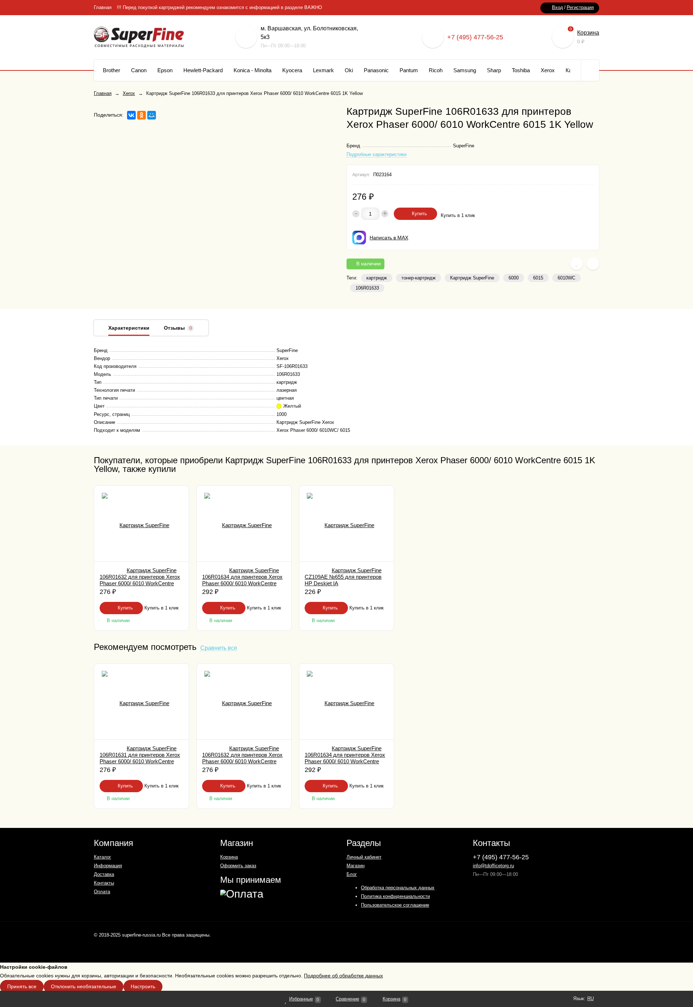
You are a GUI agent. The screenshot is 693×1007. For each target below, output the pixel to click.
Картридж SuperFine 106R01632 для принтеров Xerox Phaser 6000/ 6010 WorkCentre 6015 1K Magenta (140, 580)
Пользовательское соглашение (395, 905)
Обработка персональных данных (398, 887)
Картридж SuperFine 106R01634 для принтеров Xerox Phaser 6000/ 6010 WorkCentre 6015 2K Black (242, 580)
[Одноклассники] (141, 115)
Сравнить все (218, 648)
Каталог (102, 857)
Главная (103, 7)
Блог (351, 874)
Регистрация (580, 7)
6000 (514, 278)
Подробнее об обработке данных (343, 975)
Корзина (588, 33)
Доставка (104, 874)
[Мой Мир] (151, 115)
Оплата (102, 891)
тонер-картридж (418, 278)
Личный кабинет (364, 857)
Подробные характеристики (376, 154)
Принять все (21, 986)
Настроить (143, 986)
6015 (538, 278)
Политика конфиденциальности (395, 896)
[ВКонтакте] (131, 115)
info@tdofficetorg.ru (493, 865)
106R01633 (367, 288)
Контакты (104, 883)
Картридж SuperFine (472, 278)
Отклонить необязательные (83, 986)
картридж (376, 278)
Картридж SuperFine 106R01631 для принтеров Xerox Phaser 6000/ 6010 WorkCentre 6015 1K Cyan (140, 758)
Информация (108, 865)
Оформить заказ (238, 865)
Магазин (355, 865)
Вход (557, 7)
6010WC (566, 278)
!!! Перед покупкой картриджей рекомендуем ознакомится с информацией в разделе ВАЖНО (219, 7)
